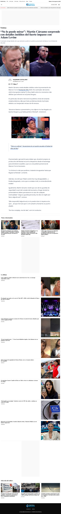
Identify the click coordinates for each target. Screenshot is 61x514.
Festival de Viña (24, 90)
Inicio (33, 509)
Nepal (27, 1)
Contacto (28, 509)
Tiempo (30, 1)
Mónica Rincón (22, 1)
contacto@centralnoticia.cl (25, 512)
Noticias (3, 27)
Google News (54, 4)
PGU (7, 1)
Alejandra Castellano (20, 79)
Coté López (11, 1)
